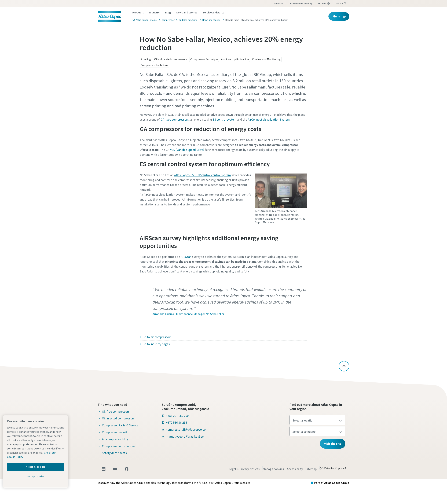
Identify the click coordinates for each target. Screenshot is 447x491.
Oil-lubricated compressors (170, 59)
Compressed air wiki (115, 432)
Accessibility (295, 469)
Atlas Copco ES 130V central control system (202, 175)
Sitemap (311, 469)
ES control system (224, 119)
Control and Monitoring (266, 59)
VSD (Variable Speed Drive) (187, 150)
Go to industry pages (156, 344)
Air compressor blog (115, 439)
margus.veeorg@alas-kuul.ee (185, 436)
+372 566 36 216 (176, 422)
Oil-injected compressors (118, 418)
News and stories (186, 12)
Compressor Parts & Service (120, 425)
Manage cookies (273, 469)
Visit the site (332, 444)
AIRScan (186, 257)
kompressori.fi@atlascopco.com (187, 429)
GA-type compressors (175, 119)
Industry (154, 12)
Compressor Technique (204, 59)
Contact (278, 3)
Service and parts (213, 12)
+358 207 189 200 (177, 416)
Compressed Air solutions (118, 446)
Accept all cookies (35, 466)
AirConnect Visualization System (269, 119)
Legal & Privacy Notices (244, 469)
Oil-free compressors (116, 411)
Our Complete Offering (300, 3)
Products (138, 12)
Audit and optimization (235, 59)
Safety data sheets (114, 453)
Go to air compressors (156, 337)
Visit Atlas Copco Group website (229, 483)
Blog (168, 12)
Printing (146, 59)
